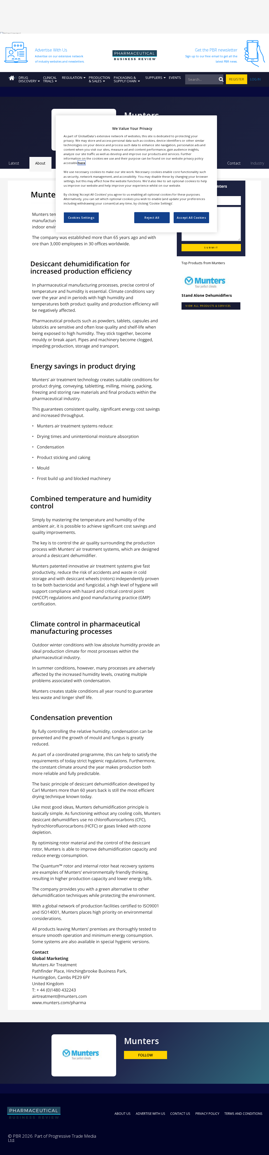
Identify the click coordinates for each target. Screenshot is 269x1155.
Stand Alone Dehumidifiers (207, 295)
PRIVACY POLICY (207, 1113)
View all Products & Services (208, 306)
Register (236, 79)
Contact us (180, 1113)
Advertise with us (150, 1113)
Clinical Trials (49, 79)
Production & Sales (99, 79)
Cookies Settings (81, 217)
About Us (123, 1113)
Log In (255, 79)
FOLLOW (145, 1055)
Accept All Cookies (191, 217)
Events (175, 77)
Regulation (72, 77)
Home (12, 77)
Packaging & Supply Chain (125, 79)
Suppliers (153, 77)
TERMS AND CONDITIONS (243, 1113)
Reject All (151, 217)
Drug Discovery (28, 79)
